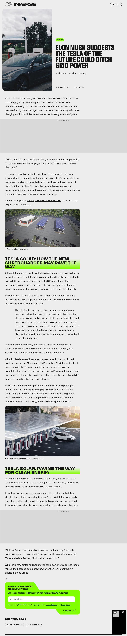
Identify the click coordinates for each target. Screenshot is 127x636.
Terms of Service (51, 605)
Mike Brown (65, 87)
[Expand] (115, 612)
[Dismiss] (123, 612)
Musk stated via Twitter (17, 558)
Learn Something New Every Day (20, 587)
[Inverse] (25, 4)
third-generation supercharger (44, 200)
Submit (68, 610)
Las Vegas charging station (38, 389)
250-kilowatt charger (24, 385)
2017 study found (55, 281)
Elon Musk (32, 624)
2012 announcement (61, 299)
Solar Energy (13, 624)
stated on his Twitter (23, 163)
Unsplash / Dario (9, 89)
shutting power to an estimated (22, 486)
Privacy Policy (65, 605)
